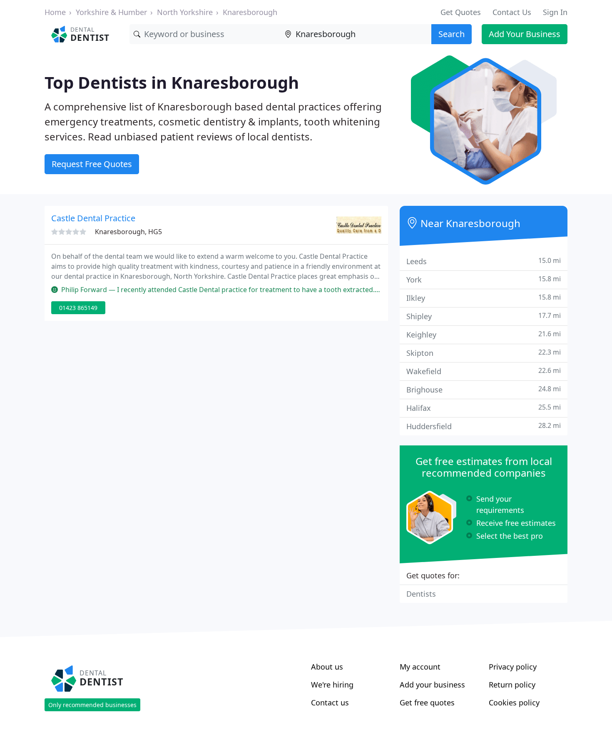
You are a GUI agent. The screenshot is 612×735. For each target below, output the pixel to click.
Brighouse (483, 389)
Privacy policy (513, 667)
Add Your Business (524, 34)
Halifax (483, 407)
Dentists (421, 594)
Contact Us (512, 12)
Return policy (512, 685)
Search (451, 34)
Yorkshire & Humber (111, 12)
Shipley (483, 316)
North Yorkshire (185, 12)
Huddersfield (483, 426)
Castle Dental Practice (93, 218)
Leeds (483, 261)
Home (55, 12)
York (483, 279)
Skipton (483, 353)
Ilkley (483, 297)
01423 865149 (78, 308)
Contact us (330, 703)
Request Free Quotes (92, 164)
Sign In (555, 12)
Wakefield (483, 371)
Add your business (432, 685)
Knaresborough (250, 12)
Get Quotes (460, 12)
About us (327, 667)
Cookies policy (514, 703)
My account (420, 667)
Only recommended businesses (92, 705)
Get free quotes (427, 703)
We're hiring (332, 685)
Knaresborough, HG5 (128, 231)
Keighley (483, 334)
